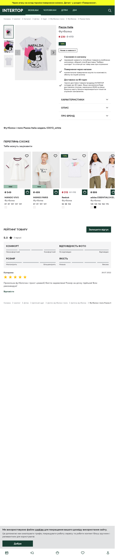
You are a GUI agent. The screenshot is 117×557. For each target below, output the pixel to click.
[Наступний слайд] (53, 52)
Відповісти (9, 291)
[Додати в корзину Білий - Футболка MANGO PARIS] (55, 191)
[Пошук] (110, 10)
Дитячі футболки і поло (57, 302)
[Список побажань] (83, 553)
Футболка (72, 19)
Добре (17, 543)
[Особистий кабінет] (108, 553)
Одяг (45, 19)
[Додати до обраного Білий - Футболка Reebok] (82, 156)
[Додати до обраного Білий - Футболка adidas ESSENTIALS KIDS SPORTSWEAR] (110, 156)
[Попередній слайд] (17, 52)
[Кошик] (57, 553)
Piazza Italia (85, 19)
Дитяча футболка (78, 302)
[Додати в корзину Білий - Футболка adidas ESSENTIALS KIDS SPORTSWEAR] (111, 191)
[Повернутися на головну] (12, 10)
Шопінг (17, 19)
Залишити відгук (99, 229)
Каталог (27, 19)
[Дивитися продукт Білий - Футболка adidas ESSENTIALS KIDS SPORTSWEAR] (101, 169)
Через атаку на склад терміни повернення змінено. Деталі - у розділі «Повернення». (54, 3)
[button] (17, 52)
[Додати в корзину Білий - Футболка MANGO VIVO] (27, 191)
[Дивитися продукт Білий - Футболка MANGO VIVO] (17, 169)
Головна (7, 19)
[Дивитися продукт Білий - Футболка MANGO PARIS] (45, 169)
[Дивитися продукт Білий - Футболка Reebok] (73, 169)
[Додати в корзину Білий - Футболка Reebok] (83, 191)
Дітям (36, 19)
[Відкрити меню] (32, 553)
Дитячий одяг (38, 302)
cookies (39, 529)
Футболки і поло (57, 19)
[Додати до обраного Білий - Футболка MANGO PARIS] (54, 156)
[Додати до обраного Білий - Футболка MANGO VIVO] (26, 156)
